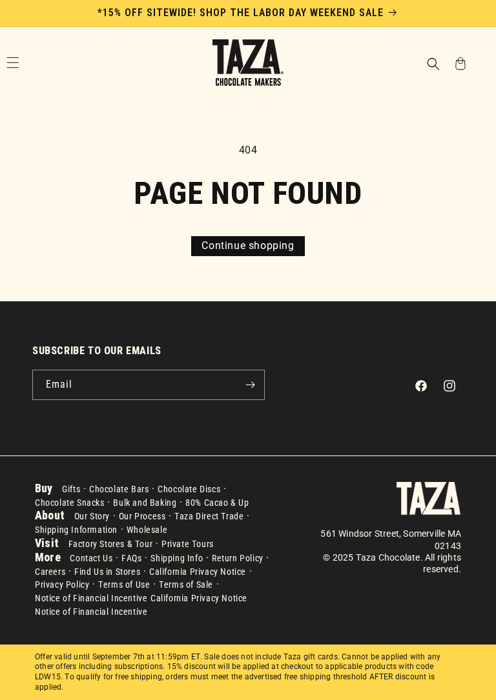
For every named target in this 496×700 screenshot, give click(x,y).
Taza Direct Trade (208, 516)
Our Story (92, 516)
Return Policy (238, 558)
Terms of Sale (186, 584)
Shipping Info (176, 558)
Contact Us (91, 558)
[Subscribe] (250, 385)
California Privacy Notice (197, 571)
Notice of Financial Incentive (91, 598)
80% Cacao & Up (217, 502)
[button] (432, 65)
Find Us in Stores (107, 571)
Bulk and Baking (144, 502)
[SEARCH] (432, 63)
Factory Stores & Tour (110, 544)
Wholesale (147, 530)
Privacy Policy (62, 584)
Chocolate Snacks (70, 502)
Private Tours (187, 544)
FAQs (131, 558)
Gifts (71, 489)
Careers (50, 571)
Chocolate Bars (119, 489)
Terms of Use (124, 584)
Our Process (142, 516)
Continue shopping (248, 245)
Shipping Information (76, 530)
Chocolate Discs (189, 489)
